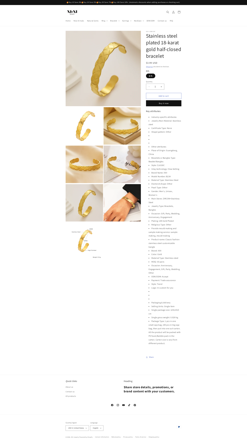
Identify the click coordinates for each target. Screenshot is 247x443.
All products (71, 396)
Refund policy (116, 437)
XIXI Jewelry (75, 437)
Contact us (70, 391)
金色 (151, 76)
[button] (104, 20)
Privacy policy (128, 437)
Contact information (102, 437)
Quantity (149, 82)
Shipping (149, 67)
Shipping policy (154, 437)
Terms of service (140, 437)
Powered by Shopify (86, 437)
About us (69, 387)
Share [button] (151, 357)
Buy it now (164, 103)
